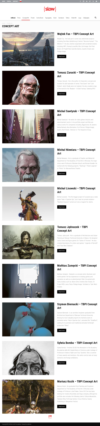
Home (3, 23)
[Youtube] (96, 1)
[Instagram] (83, 1)
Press (19, 18)
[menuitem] (21, 1)
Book (55, 18)
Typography (48, 18)
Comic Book (39, 18)
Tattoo (67, 18)
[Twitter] (93, 1)
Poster (32, 18)
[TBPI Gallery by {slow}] (50, 9)
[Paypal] (89, 1)
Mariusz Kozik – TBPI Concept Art (77, 381)
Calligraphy (86, 18)
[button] (95, 18)
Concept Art (25, 18)
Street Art (73, 18)
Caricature (61, 18)
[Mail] (86, 1)
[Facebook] (80, 1)
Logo (79, 18)
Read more (62, 56)
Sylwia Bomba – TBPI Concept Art (77, 342)
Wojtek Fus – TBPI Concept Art (75, 34)
